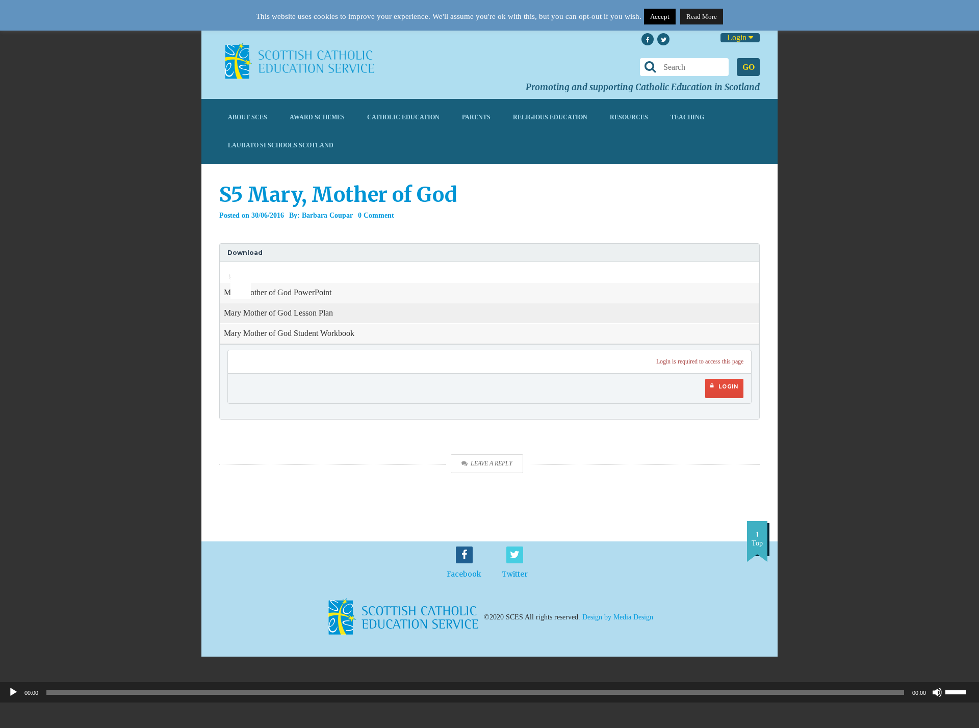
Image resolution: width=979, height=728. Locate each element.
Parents (476, 117)
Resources (629, 117)
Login (738, 37)
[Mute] (937, 692)
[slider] (236, 269)
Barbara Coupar (327, 215)
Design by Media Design (617, 616)
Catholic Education (403, 117)
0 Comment (376, 215)
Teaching (687, 117)
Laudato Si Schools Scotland (280, 145)
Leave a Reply (491, 463)
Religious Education (550, 117)
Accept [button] (659, 16)
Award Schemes (317, 117)
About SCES (247, 117)
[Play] (13, 692)
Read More (701, 16)
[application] (235, 272)
